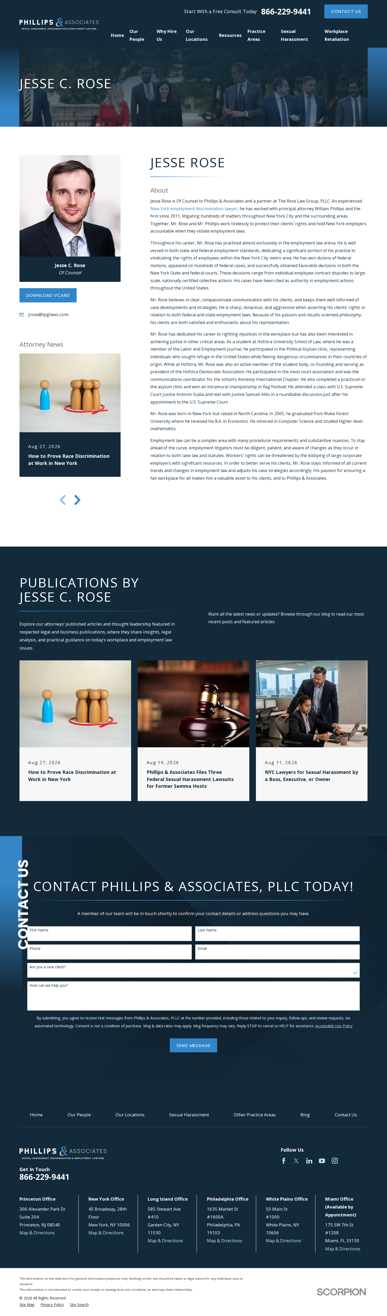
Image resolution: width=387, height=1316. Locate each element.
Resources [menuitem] (230, 35)
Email (202, 948)
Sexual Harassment (189, 1115)
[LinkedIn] (309, 1161)
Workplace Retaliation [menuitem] (337, 35)
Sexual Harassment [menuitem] (294, 35)
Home (36, 1115)
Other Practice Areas (255, 1115)
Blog (305, 1115)
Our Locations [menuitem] (197, 35)
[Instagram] (335, 1161)
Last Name (207, 930)
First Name (38, 930)
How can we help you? (48, 985)
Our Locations (130, 1115)
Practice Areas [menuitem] (256, 35)
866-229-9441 (286, 12)
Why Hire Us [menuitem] (167, 35)
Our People (79, 1115)
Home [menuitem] (117, 35)
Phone (35, 948)
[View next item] (77, 500)
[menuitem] (26, 1304)
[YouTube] (322, 1161)
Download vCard (48, 295)
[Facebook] (284, 1161)
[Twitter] (296, 1161)
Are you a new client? (47, 967)
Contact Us (346, 11)
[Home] (58, 24)
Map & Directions (37, 1233)
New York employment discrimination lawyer (193, 209)
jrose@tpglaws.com (48, 314)
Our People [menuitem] (137, 35)
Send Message (193, 1045)
